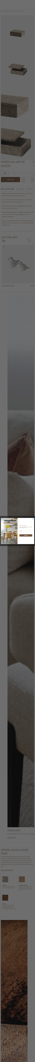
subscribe (26, 535)
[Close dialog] (33, 519)
